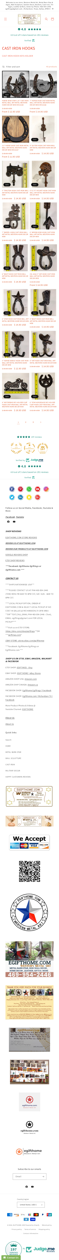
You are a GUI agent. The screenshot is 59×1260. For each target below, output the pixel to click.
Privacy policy (17, 1229)
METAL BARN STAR (13, 752)
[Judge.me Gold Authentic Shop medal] (16, 448)
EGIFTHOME (27, 709)
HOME (8, 746)
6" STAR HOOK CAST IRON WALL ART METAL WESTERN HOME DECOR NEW (15, 320)
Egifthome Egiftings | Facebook (37, 690)
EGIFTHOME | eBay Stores (29, 673)
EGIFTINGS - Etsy (25, 667)
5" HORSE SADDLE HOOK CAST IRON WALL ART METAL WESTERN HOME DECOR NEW (15, 363)
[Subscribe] (43, 1176)
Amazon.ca (33, 684)
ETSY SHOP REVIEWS (14, 560)
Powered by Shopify (32, 1225)
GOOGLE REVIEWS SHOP (16, 554)
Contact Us (12, 1257)
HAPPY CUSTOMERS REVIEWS (18, 777)
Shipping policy (44, 1229)
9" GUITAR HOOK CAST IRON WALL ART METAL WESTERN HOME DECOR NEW (43, 147)
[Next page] (41, 422)
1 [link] (18, 422)
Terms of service (30, 1229)
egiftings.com (14, 635)
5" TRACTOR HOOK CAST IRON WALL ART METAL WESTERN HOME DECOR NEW (15, 192)
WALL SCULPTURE (13, 758)
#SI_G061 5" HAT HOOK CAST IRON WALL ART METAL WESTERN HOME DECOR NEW (42, 276)
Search (8, 740)
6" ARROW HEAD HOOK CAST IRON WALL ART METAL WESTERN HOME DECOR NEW (42, 234)
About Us (10, 717)
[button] (5, 19)
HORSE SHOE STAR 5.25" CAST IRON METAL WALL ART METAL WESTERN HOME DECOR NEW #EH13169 (15, 103)
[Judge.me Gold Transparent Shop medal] (29, 448)
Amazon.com (31, 679)
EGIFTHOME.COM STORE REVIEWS (21, 537)
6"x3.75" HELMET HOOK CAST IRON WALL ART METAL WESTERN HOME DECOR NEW (43, 192)
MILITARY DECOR (12, 770)
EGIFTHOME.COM (19, 1225)
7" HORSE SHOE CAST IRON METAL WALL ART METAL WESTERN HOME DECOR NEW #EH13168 (42, 103)
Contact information (30, 1233)
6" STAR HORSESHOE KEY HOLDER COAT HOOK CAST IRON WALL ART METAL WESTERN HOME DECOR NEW (43, 404)
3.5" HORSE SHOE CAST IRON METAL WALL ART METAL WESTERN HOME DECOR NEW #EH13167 (15, 147)
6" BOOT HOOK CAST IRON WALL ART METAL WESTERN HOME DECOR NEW (15, 276)
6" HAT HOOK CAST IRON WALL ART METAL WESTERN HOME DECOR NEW (43, 362)
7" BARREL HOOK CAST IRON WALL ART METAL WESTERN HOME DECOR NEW (15, 234)
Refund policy (47, 1225)
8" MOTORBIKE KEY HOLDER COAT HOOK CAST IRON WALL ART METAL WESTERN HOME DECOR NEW (15, 404)
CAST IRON (10, 764)
